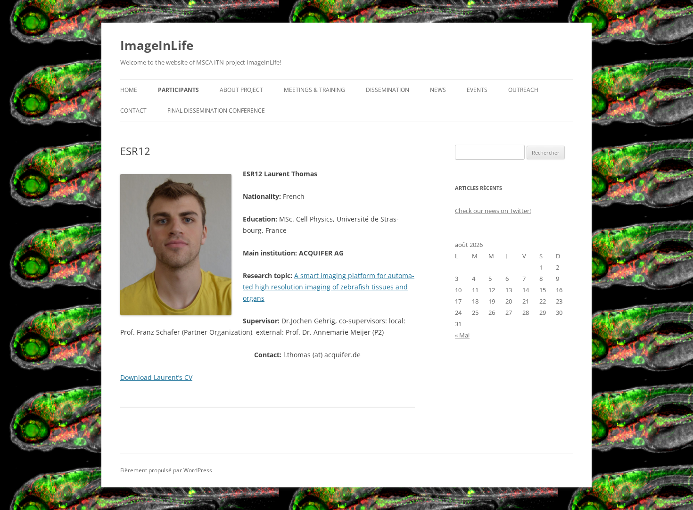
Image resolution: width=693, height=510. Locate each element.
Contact (133, 111)
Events (477, 90)
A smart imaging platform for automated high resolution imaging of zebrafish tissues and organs (328, 287)
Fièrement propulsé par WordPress (166, 470)
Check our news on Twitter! (493, 210)
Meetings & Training (314, 90)
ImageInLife (156, 45)
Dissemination (387, 90)
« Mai (462, 335)
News (438, 90)
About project (241, 90)
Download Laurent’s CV (156, 377)
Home (128, 90)
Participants (178, 90)
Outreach (523, 90)
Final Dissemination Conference (216, 111)
